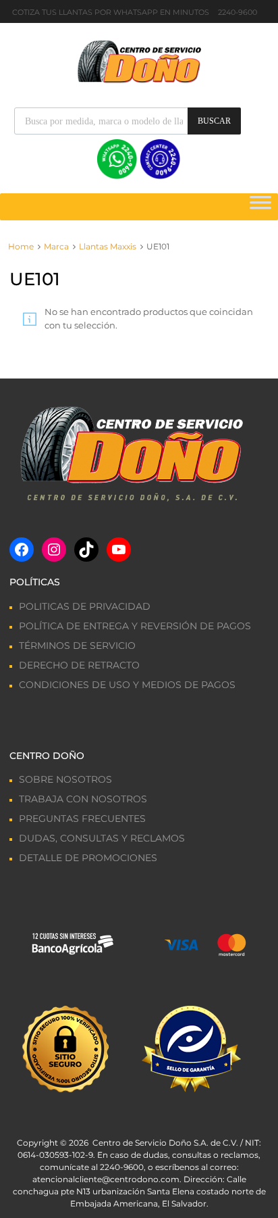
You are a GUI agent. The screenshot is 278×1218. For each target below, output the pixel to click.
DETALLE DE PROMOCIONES (88, 858)
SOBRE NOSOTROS (65, 779)
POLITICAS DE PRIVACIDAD (84, 606)
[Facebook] (21, 549)
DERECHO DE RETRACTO (79, 665)
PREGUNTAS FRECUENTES (82, 818)
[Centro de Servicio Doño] (139, 60)
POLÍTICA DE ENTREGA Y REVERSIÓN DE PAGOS (135, 626)
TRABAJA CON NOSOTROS (83, 799)
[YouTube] (119, 549)
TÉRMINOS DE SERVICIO (77, 645)
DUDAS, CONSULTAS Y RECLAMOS (102, 838)
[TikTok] (86, 549)
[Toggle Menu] (260, 207)
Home (21, 246)
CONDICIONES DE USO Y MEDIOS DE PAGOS (127, 685)
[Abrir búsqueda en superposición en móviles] (127, 121)
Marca (56, 246)
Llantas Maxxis (107, 246)
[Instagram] (54, 549)
